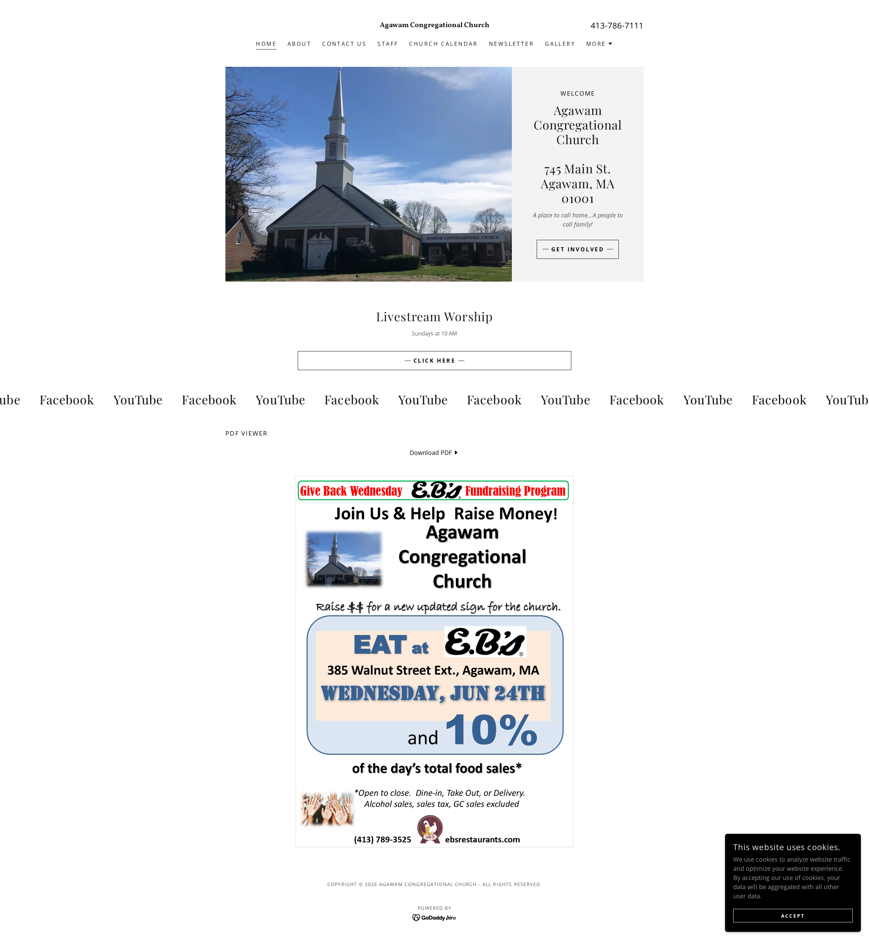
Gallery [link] (560, 43)
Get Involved (577, 249)
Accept (793, 916)
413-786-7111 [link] (617, 25)
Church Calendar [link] (443, 43)
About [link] (299, 43)
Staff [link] (387, 43)
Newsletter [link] (511, 43)
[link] (434, 25)
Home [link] (266, 43)
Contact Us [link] (344, 43)
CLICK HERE (434, 360)
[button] (599, 44)
